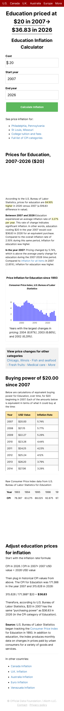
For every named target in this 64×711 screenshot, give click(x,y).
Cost (9, 56)
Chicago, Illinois (18, 360)
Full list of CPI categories (26, 137)
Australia (35, 3)
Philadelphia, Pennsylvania (28, 125)
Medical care (36, 365)
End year (11, 88)
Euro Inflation (19, 682)
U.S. (4, 3)
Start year (12, 72)
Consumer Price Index (44, 628)
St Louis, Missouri (22, 129)
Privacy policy (38, 705)
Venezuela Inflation (23, 687)
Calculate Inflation (32, 107)
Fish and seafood (44, 360)
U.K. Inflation (19, 671)
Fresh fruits (17, 365)
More (58, 3)
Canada (15, 3)
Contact (22, 705)
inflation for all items (33, 260)
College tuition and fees (26, 133)
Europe (48, 3)
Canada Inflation (21, 666)
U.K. (24, 3)
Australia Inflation (22, 676)
